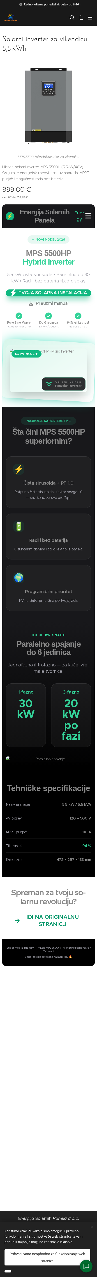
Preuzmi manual (52, 303)
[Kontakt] (86, 1266)
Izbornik (90, 17)
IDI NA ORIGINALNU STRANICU (52, 921)
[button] (72, 17)
